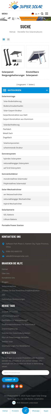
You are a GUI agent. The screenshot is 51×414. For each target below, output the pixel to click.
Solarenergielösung (9, 329)
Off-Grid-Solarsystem (10, 316)
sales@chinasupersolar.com (17, 256)
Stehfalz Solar (7, 341)
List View (8, 39)
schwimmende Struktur (13, 147)
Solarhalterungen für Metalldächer (16, 346)
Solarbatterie (8, 209)
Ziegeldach (7, 137)
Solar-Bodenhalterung (12, 101)
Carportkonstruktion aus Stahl (15, 115)
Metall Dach (8, 133)
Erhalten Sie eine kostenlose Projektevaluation (20, 290)
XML (3, 295)
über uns (5, 273)
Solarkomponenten (11, 143)
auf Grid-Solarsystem (12, 168)
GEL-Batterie (9, 214)
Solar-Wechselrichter (11, 189)
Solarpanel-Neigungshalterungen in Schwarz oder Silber (13, 73)
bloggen (5, 282)
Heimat (12, 32)
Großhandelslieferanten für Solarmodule (18, 324)
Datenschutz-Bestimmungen (13, 299)
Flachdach (7, 129)
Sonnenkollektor (10, 174)
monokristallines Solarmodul (15, 179)
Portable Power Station (13, 225)
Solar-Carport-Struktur (13, 110)
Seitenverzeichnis (9, 286)
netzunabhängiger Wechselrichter (17, 199)
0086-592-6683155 (14, 251)
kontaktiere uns (8, 277)
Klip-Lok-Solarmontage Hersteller (15, 337)
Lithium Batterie (10, 219)
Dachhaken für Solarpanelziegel (15, 320)
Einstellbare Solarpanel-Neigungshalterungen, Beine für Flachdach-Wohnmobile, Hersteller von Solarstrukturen (37, 73)
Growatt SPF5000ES (10, 311)
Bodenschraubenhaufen (13, 106)
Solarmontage (8, 96)
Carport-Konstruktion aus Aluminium (18, 119)
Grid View (4, 39)
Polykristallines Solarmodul (15, 183)
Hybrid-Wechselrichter (13, 203)
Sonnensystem (9, 153)
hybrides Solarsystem (12, 158)
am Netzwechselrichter (13, 194)
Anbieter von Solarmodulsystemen (16, 333)
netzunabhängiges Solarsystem (16, 163)
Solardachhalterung (11, 124)
